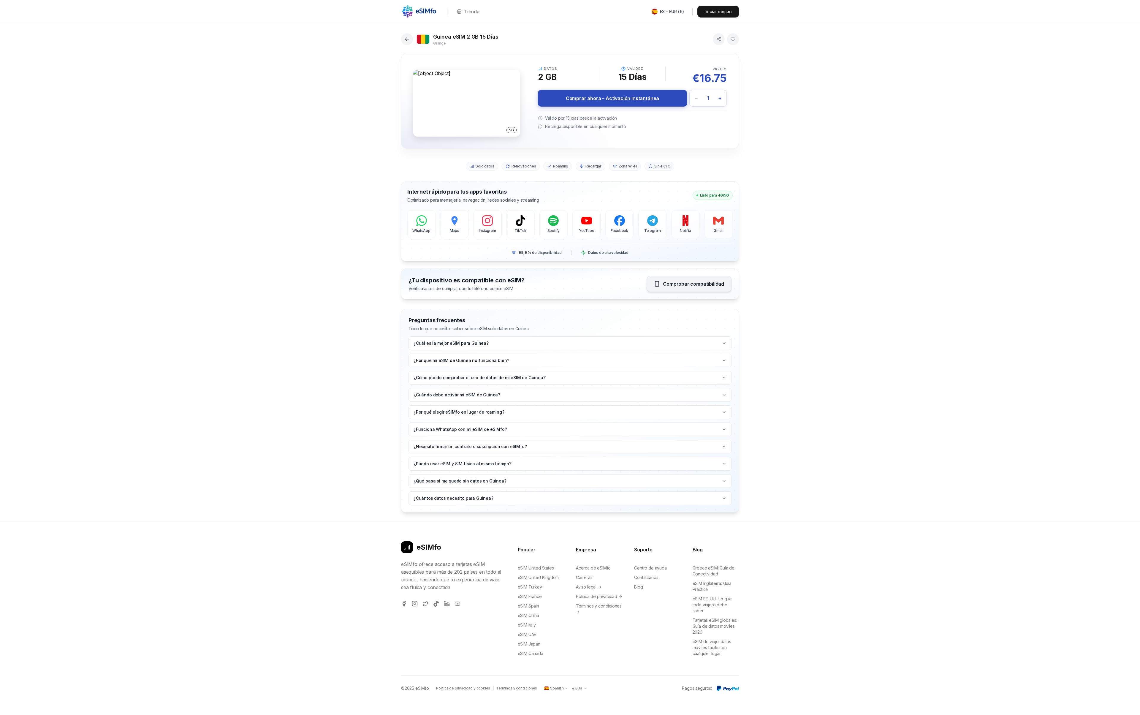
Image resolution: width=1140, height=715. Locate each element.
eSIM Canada (530, 653)
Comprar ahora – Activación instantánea (612, 98)
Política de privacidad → (599, 596)
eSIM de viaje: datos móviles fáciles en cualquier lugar (712, 647)
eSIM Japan (529, 643)
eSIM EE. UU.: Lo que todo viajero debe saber (712, 604)
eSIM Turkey (530, 586)
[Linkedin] (447, 604)
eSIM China (528, 615)
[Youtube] (457, 604)
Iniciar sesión (718, 11)
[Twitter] (425, 604)
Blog (638, 586)
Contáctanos (646, 577)
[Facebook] (404, 604)
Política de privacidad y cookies (463, 688)
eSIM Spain (528, 605)
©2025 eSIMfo (415, 688)
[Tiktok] (436, 604)
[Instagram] (415, 604)
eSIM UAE (527, 634)
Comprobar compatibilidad (693, 284)
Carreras (584, 577)
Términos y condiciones (516, 688)
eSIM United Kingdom (538, 577)
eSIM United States (536, 567)
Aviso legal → (588, 586)
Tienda (471, 12)
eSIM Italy (527, 624)
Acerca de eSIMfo (593, 567)
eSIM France (530, 596)
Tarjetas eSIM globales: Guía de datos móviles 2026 (715, 626)
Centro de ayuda (650, 567)
